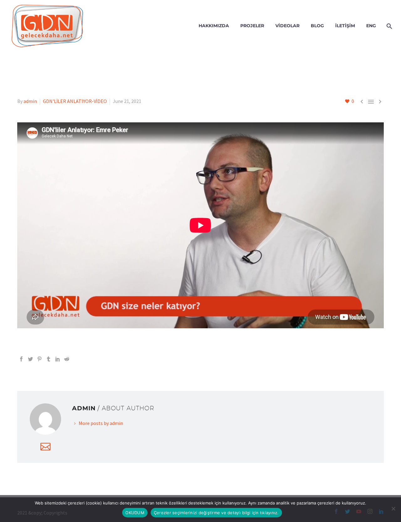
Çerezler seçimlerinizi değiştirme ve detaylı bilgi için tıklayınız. (216, 512)
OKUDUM (134, 512)
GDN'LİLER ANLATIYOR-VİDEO (75, 101)
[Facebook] (21, 358)
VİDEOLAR (287, 25)
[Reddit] (66, 358)
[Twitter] (30, 358)
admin (30, 101)
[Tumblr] (48, 358)
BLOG (317, 25)
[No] (393, 508)
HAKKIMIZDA (214, 25)
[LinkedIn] (57, 358)
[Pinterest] (39, 358)
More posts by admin (101, 423)
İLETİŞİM (345, 25)
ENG (371, 25)
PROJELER (252, 25)
